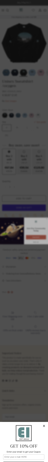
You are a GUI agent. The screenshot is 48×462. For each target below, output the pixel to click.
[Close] (44, 426)
